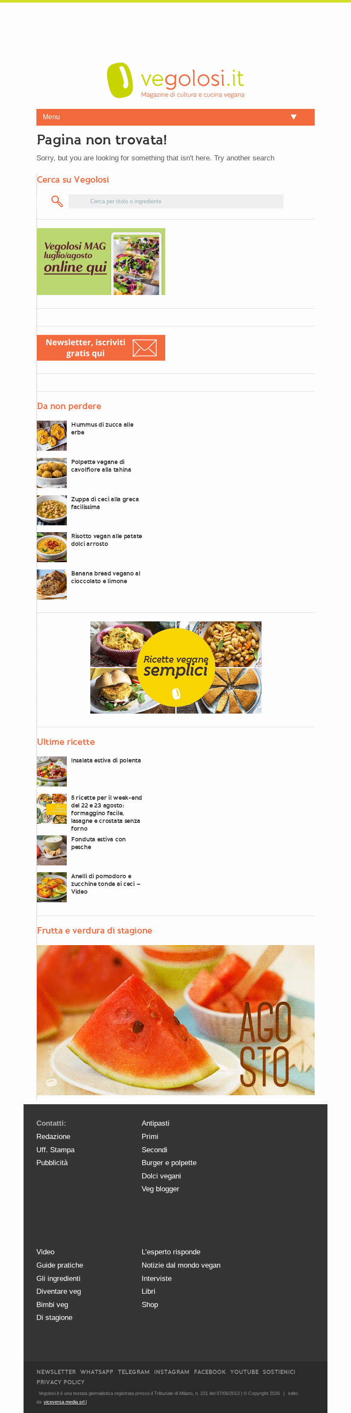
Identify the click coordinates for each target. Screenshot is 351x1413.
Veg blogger (160, 1189)
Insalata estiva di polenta (106, 760)
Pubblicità (52, 1163)
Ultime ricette (66, 741)
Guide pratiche (59, 1265)
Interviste (157, 1278)
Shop (150, 1305)
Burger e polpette (169, 1163)
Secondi (154, 1150)
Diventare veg (58, 1291)
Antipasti (156, 1123)
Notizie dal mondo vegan (181, 1265)
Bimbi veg (52, 1305)
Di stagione (54, 1318)
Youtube (244, 1372)
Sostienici (279, 1372)
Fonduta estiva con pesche (98, 843)
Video (45, 1252)
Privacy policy (60, 1382)
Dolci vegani (161, 1176)
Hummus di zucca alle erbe (102, 428)
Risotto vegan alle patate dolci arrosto (106, 540)
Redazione (53, 1137)
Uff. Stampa (55, 1150)
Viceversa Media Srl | (65, 1401)
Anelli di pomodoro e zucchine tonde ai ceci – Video (105, 883)
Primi (150, 1137)
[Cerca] (57, 201)
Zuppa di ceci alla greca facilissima (105, 503)
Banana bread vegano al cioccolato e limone (105, 577)
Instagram (172, 1372)
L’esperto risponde (171, 1252)
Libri (148, 1291)
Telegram (134, 1372)
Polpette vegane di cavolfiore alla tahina (101, 465)
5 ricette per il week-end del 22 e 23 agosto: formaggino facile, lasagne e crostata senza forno (106, 813)
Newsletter (56, 1372)
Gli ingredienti (58, 1278)
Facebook (210, 1372)
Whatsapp (96, 1372)
